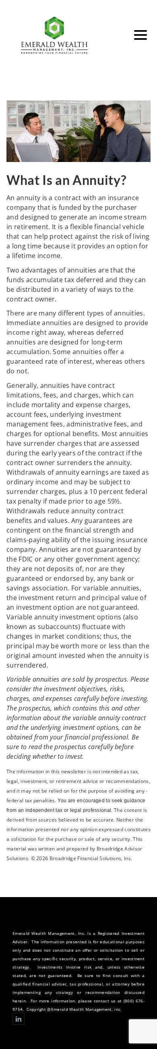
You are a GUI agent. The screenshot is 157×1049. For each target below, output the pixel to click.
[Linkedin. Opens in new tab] (18, 1019)
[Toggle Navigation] (140, 35)
